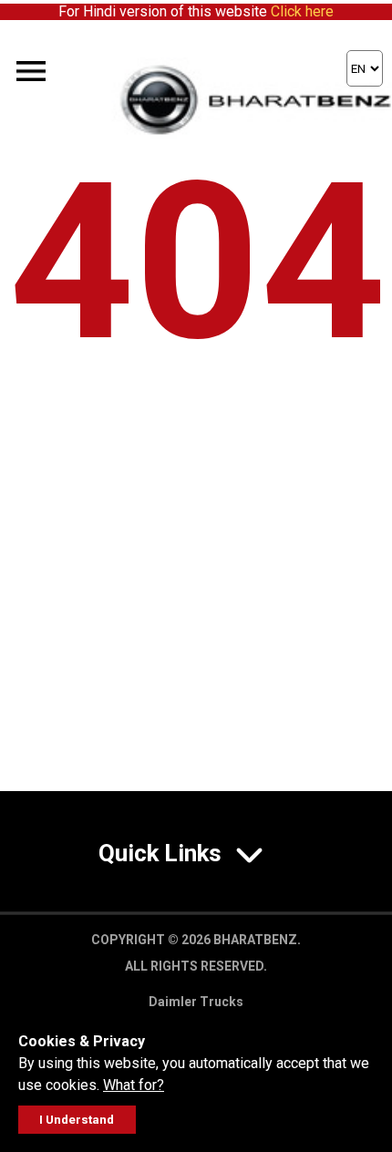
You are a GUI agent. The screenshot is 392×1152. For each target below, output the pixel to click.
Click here (302, 11)
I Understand (76, 1119)
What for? (133, 1085)
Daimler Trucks (196, 1001)
